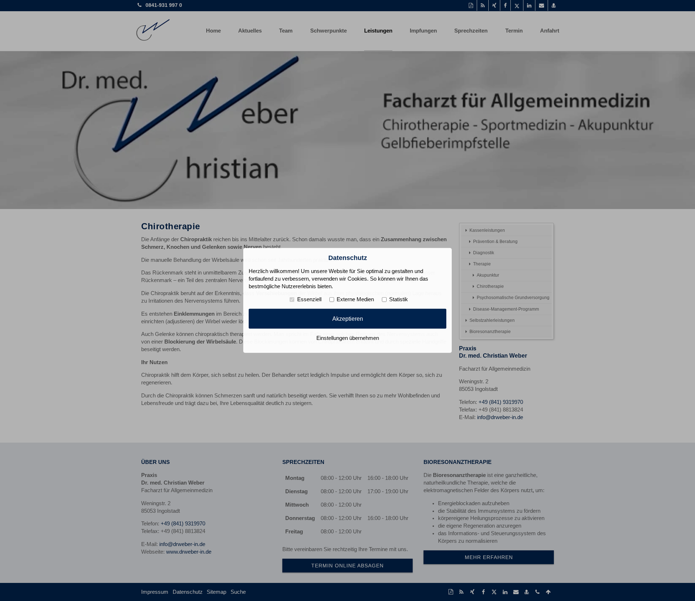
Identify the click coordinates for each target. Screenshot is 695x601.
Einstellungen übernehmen (347, 338)
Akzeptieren (347, 318)
